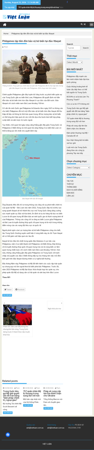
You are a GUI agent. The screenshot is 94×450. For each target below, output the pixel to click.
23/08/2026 (9, 388)
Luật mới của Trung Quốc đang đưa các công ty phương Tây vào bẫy (77, 150)
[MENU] (91, 24)
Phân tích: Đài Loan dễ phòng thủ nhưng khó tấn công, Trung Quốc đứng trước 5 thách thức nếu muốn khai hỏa (16, 331)
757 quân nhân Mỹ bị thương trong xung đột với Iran (38, 7)
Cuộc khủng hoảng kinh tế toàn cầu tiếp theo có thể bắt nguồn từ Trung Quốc (77, 89)
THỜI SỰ (70, 184)
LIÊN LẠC (70, 196)
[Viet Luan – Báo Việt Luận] (4, 24)
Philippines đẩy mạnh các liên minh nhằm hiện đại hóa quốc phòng (78, 79)
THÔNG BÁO (72, 187)
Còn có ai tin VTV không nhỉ (78, 104)
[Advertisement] (32, 358)
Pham (6, 47)
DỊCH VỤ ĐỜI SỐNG (74, 190)
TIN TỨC (70, 181)
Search (70, 44)
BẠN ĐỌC (70, 193)
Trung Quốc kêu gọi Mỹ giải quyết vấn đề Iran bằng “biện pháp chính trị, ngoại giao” (78, 111)
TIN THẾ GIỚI (7, 295)
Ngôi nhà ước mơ (54, 309)
